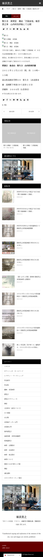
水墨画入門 (8, 427)
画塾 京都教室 (9, 445)
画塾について (8, 459)
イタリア (7, 366)
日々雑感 (7, 413)
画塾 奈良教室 (9, 450)
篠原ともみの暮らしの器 (12, 464)
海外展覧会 (8, 431)
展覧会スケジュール (10, 399)
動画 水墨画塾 (9, 389)
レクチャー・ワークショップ (13, 376)
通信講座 (7, 473)
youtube (4, 545)
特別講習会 (8, 441)
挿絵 (5, 403)
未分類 (6, 417)
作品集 (6, 385)
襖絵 (6, 16)
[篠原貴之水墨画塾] (21, 510)
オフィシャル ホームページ (14, 371)
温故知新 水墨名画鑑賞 (12, 436)
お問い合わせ (6, 548)
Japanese (10, 555)
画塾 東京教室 (9, 455)
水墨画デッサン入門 (10, 422)
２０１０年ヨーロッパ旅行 (13, 478)
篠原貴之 (7, 3)
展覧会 (6, 394)
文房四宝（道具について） (13, 408)
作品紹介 (7, 380)
